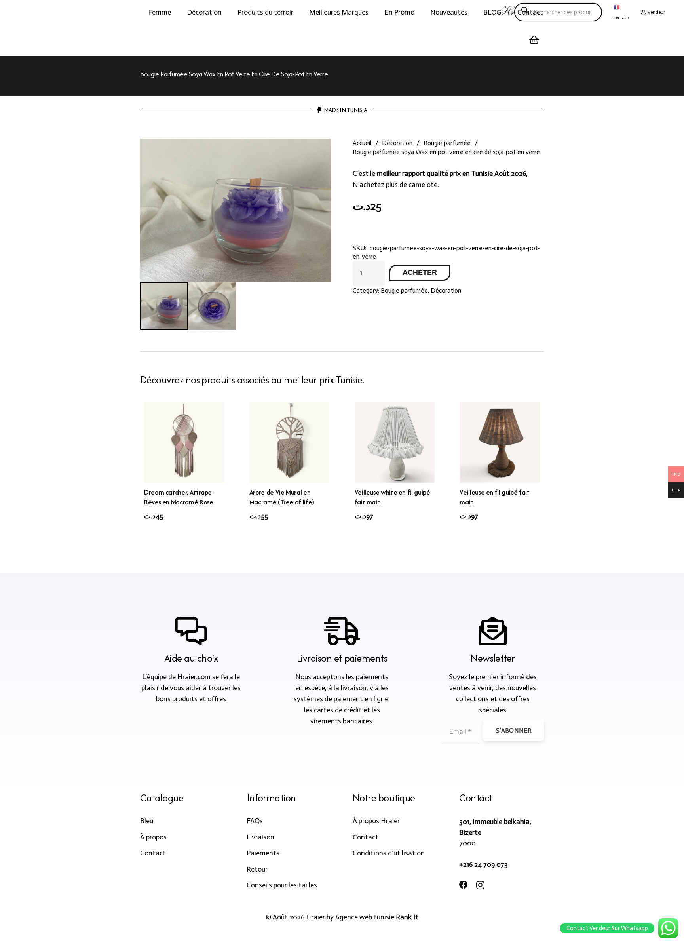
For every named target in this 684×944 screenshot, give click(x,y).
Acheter (420, 272)
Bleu (146, 820)
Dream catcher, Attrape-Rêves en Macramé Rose (179, 497)
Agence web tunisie (364, 917)
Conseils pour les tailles (282, 885)
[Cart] (534, 40)
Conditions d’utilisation (389, 853)
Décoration (397, 143)
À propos (153, 837)
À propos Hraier (376, 820)
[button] (177, 12)
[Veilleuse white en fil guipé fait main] (395, 442)
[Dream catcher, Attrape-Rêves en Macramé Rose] (184, 442)
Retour (257, 869)
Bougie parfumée (447, 143)
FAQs (255, 820)
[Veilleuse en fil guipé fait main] (500, 442)
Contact (153, 853)
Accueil (362, 143)
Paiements (263, 853)
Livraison (260, 837)
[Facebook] (463, 885)
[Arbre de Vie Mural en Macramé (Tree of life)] (289, 442)
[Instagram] (480, 885)
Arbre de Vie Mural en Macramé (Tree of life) (281, 497)
